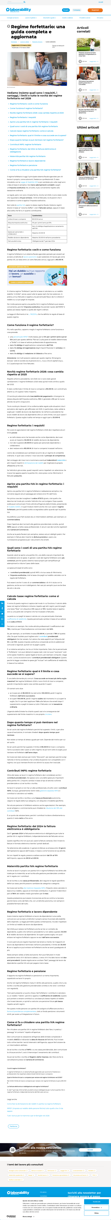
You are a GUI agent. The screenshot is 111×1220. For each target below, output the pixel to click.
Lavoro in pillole (30, 18)
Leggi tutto (92, 61)
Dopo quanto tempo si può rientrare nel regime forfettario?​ (37, 140)
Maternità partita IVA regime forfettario (28, 156)
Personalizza (95, 1207)
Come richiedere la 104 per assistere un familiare (88, 178)
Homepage (14, 42)
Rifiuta (97, 1213)
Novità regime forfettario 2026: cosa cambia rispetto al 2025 (37, 113)
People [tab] (66, 10)
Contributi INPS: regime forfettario (25, 144)
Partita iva (13, 1126)
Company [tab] (76, 10)
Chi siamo (100, 18)
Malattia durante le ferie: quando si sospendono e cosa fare (87, 54)
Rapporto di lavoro (37, 42)
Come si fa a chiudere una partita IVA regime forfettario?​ (35, 170)
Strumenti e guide (49, 18)
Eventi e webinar (67, 18)
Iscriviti (90, 1150)
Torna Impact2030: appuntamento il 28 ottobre (86, 150)
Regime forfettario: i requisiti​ (23, 117)
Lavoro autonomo (51, 42)
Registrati (95, 10)
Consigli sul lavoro (13, 18)
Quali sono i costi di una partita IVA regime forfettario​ (34, 126)
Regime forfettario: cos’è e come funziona (29, 104)
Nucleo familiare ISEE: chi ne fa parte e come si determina (88, 111)
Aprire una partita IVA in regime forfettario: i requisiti (33, 122)
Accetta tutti (96, 1201)
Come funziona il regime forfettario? (26, 108)
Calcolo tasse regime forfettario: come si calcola (31, 131)
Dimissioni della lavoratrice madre (88, 206)
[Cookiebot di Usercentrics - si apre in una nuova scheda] (11, 1216)
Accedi (101, 2)
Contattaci (43, 1196)
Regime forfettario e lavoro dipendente (27, 161)
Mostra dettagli (27, 1216)
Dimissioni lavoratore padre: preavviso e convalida (86, 83)
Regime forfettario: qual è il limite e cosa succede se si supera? (38, 135)
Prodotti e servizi (85, 18)
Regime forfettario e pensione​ (23, 165)
